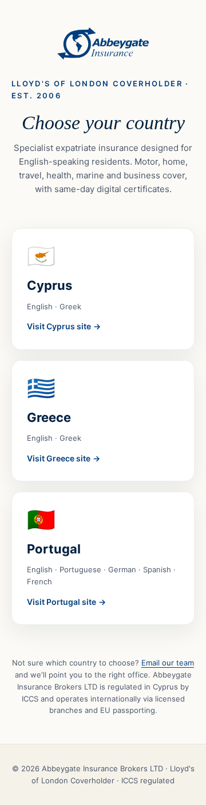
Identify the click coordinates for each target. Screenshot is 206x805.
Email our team (167, 662)
